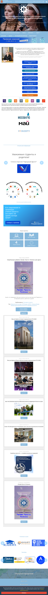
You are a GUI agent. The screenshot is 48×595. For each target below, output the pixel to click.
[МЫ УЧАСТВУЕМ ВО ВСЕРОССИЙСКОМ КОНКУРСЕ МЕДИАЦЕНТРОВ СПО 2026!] (23, 415)
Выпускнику (3, 35)
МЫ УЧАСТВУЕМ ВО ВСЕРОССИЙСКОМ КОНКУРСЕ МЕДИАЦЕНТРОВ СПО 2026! (24, 401)
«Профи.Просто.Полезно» (24, 484)
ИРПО (30, 304)
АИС (14, 26)
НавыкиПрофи (36, 304)
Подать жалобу (30, 95)
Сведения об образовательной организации (10, 32)
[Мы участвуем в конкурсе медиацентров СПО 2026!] (23, 349)
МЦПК (11, 26)
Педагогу (10, 35)
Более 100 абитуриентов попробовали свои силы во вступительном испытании (24, 426)
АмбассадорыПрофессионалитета (19, 305)
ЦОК (31, 26)
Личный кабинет (38, 1)
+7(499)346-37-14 (24, 20)
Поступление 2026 (30, 74)
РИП (28, 26)
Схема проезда (24, 584)
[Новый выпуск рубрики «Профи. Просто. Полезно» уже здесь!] (23, 294)
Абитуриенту (30, 32)
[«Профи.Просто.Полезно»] (23, 518)
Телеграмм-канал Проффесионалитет (23, 202)
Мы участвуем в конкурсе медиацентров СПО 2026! (24, 319)
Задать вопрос (30, 91)
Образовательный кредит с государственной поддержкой (30, 88)
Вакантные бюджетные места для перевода (30, 83)
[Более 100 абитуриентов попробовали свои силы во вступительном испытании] (23, 441)
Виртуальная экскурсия (30, 70)
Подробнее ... (24, 351)
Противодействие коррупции (21, 35)
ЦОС (25, 26)
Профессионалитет (31, 245)
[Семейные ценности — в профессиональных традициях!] (23, 472)
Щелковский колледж (17, 304)
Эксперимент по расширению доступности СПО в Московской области (30, 78)
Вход (17, 1)
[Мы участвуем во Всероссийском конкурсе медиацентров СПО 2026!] (23, 390)
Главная (24, 32)
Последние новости (28, 302)
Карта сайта (24, 581)
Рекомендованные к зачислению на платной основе (30, 67)
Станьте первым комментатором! (23, 309)
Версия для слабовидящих (26, 1)
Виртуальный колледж (5, 26)
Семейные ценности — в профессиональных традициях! (24, 453)
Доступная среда (31, 237)
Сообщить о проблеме (13, 222)
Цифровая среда (16, 237)
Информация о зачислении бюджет (30, 62)
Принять (24, 592)
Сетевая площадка (20, 26)
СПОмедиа (25, 304)
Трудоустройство (32, 35)
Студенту (38, 32)
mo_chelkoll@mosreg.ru (24, 24)
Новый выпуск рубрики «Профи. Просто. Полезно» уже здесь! (24, 260)
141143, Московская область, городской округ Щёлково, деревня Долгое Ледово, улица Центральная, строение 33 (24, 22)
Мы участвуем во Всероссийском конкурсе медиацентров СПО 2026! (24, 360)
